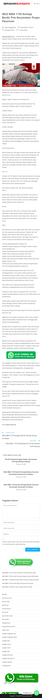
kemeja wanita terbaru (8, 626)
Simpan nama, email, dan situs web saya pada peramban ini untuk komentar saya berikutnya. (21, 543)
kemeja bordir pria (10, 424)
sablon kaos (5, 630)
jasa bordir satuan (7, 616)
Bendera (4, 594)
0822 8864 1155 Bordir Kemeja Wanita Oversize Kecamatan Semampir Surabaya (21, 486)
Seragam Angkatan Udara (9, 637)
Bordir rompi (6, 601)
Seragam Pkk (6, 651)
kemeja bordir (9, 30)
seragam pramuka (7, 655)
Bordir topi (5, 605)
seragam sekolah (7, 662)
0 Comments (23, 30)
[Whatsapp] (36, 693)
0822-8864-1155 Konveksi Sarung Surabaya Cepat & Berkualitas (20, 576)
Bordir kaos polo (7, 598)
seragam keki (6, 641)
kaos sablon (5, 619)
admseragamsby (10, 27)
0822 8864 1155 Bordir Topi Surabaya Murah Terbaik (17, 587)
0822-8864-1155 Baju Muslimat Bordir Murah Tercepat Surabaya (20, 580)
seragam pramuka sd (8, 658)
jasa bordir (5, 612)
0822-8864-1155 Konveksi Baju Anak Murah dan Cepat (17, 583)
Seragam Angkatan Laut (9, 633)
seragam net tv (6, 648)
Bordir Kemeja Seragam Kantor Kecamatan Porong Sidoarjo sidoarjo (21, 460)
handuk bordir (6, 609)
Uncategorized (6, 665)
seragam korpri (6, 644)
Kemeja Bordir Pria (8, 36)
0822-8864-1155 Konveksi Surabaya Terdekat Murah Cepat (19, 573)
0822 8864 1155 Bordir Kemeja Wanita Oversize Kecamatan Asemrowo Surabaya (21, 473)
